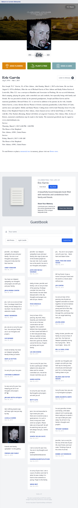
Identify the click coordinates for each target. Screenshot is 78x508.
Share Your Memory (65, 208)
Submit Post (67, 240)
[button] (13, 434)
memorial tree (25, 151)
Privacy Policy (33, 499)
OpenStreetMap (41, 502)
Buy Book (53, 187)
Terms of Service (44, 499)
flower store (54, 151)
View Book (42, 187)
